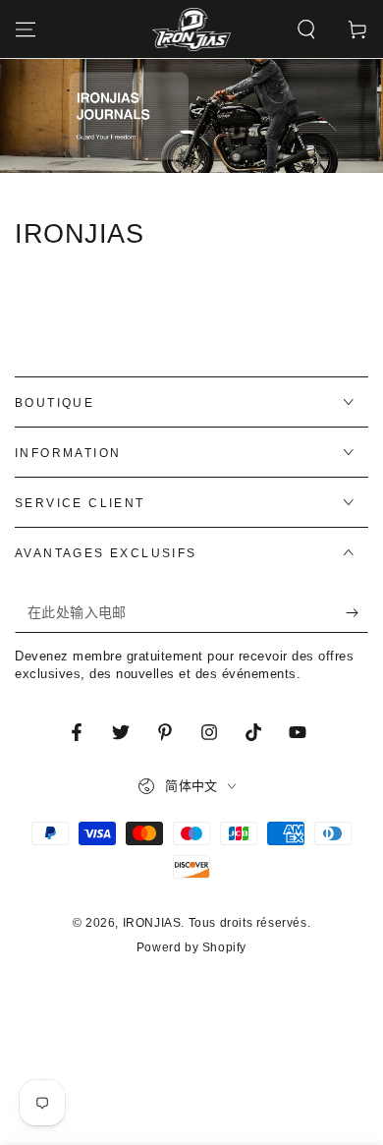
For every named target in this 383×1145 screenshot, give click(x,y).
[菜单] (25, 29)
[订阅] (357, 613)
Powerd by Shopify (191, 947)
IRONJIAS (152, 923)
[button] (306, 29)
